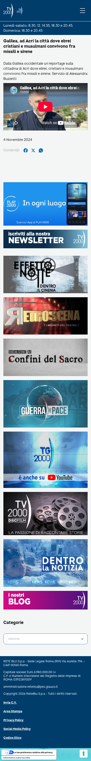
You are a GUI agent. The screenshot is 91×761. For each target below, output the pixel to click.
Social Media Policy (17, 729)
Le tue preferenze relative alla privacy (33, 752)
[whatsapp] (41, 150)
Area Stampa (12, 711)
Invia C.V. (10, 702)
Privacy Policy (13, 720)
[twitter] (33, 150)
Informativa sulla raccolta (16, 757)
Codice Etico (12, 738)
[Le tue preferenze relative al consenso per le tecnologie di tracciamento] (84, 754)
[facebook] (26, 150)
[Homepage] (8, 10)
